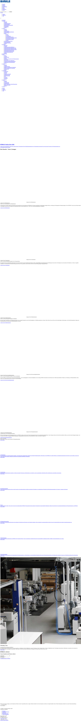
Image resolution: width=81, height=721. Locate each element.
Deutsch (1, 12)
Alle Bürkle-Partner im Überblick (5, 658)
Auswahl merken (4, 704)
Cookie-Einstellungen (5, 714)
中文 (3, 90)
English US (4, 15)
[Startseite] (5, 2)
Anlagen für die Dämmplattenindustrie (6, 437)
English (3, 14)
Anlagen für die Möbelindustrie (5, 207)
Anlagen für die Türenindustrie (5, 265)
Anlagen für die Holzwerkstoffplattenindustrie (7, 380)
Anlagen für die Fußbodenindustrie (5, 322)
